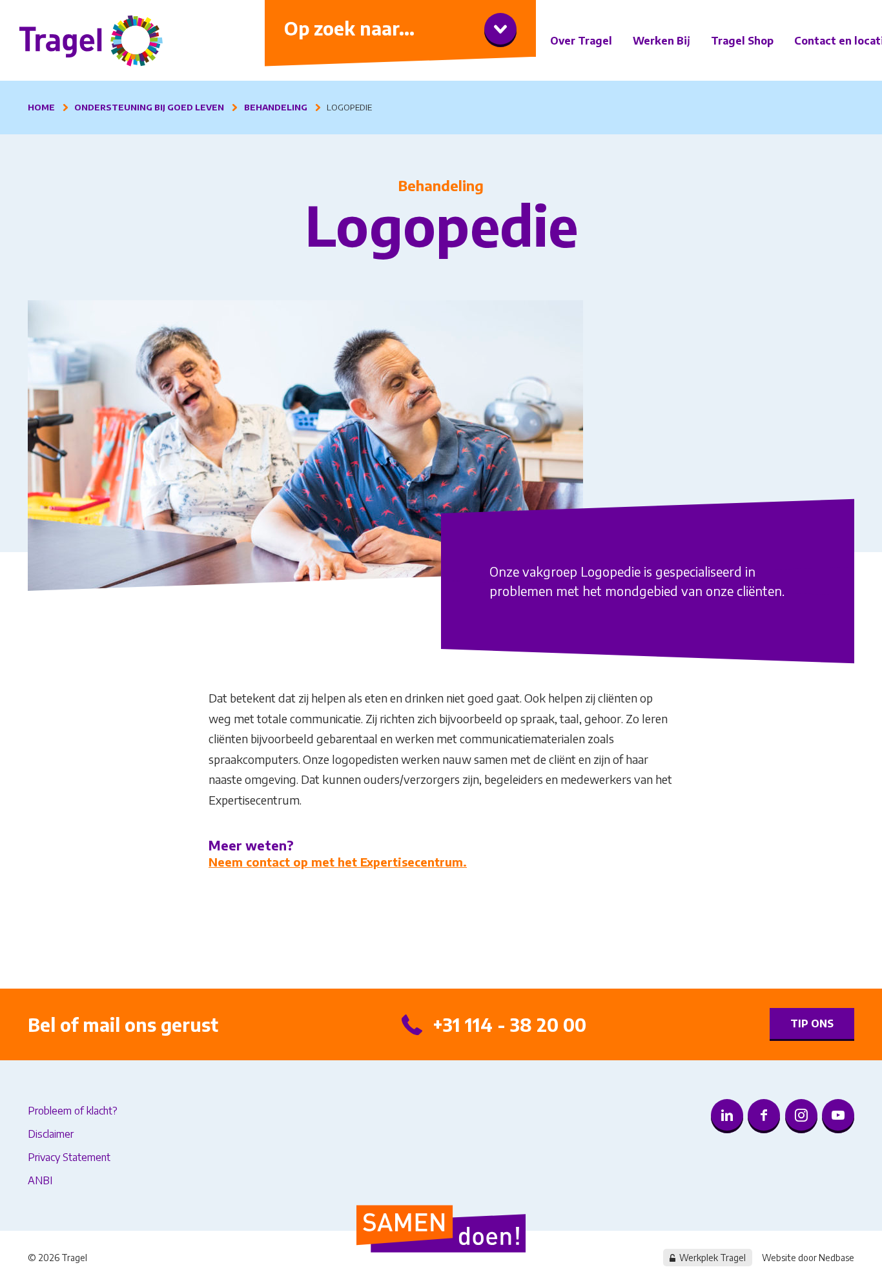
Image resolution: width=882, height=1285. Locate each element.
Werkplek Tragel (712, 1257)
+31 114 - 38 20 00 (509, 1024)
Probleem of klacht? (73, 1110)
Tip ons (812, 1023)
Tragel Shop (742, 40)
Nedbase (836, 1257)
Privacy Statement (69, 1157)
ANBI (40, 1180)
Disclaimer (51, 1133)
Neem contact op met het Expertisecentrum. (338, 861)
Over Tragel (581, 40)
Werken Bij (661, 40)
